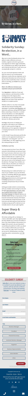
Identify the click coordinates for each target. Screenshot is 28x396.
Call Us (4, 393)
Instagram (18, 382)
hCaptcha (23, 366)
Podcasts (20, 192)
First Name (5, 298)
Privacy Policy (9, 374)
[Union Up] (14, 386)
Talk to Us (19, 374)
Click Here (6, 290)
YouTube (15, 382)
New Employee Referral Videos (9, 192)
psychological (5, 178)
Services (15, 374)
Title (3, 324)
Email (3, 311)
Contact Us (23, 393)
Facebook (9, 382)
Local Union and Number (9, 317)
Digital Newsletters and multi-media (15, 191)
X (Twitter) (12, 382)
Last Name (5, 305)
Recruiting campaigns (7, 194)
